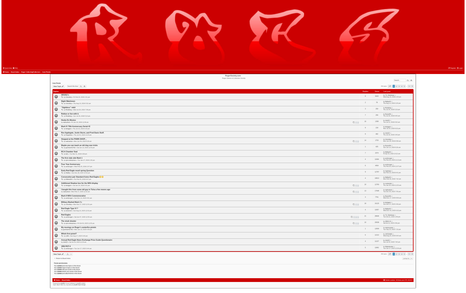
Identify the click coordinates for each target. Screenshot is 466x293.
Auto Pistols (56, 83)
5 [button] (404, 86)
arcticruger (388, 158)
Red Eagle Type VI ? (69, 208)
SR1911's (65, 95)
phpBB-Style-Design (80, 284)
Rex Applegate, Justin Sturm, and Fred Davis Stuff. (82, 133)
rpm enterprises (71, 160)
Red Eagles (66, 215)
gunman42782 (70, 148)
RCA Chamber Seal (69, 152)
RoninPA (388, 114)
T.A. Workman (389, 95)
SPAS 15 (388, 221)
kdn (67, 154)
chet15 (387, 120)
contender (388, 183)
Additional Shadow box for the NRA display (79, 183)
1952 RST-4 (66, 246)
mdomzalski (389, 228)
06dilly (68, 173)
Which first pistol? (69, 234)
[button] (390, 86)
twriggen (68, 129)
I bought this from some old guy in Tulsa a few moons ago (85, 189)
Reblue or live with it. (70, 114)
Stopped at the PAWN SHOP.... (74, 139)
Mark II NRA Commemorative (73, 196)
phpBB (62, 283)
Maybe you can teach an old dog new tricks (79, 145)
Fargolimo (69, 135)
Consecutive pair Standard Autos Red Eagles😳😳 (82, 177)
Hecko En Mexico (68, 120)
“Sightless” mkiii (68, 107)
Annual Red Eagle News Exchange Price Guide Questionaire (86, 240)
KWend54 (69, 179)
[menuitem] (15, 68)
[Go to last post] (395, 95)
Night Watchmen (68, 101)
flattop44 (388, 101)
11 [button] (409, 86)
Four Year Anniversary (70, 164)
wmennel (69, 211)
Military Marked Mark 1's (71, 202)
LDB (67, 236)
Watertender (389, 247)
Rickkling (69, 110)
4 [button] (401, 86)
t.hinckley (69, 97)
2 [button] (396, 86)
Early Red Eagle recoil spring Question (77, 171)
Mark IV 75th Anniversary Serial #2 (75, 126)
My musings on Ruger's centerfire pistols (78, 227)
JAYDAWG (388, 234)
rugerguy (388, 171)
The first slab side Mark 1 (71, 158)
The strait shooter (68, 221)
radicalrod (66, 122)
